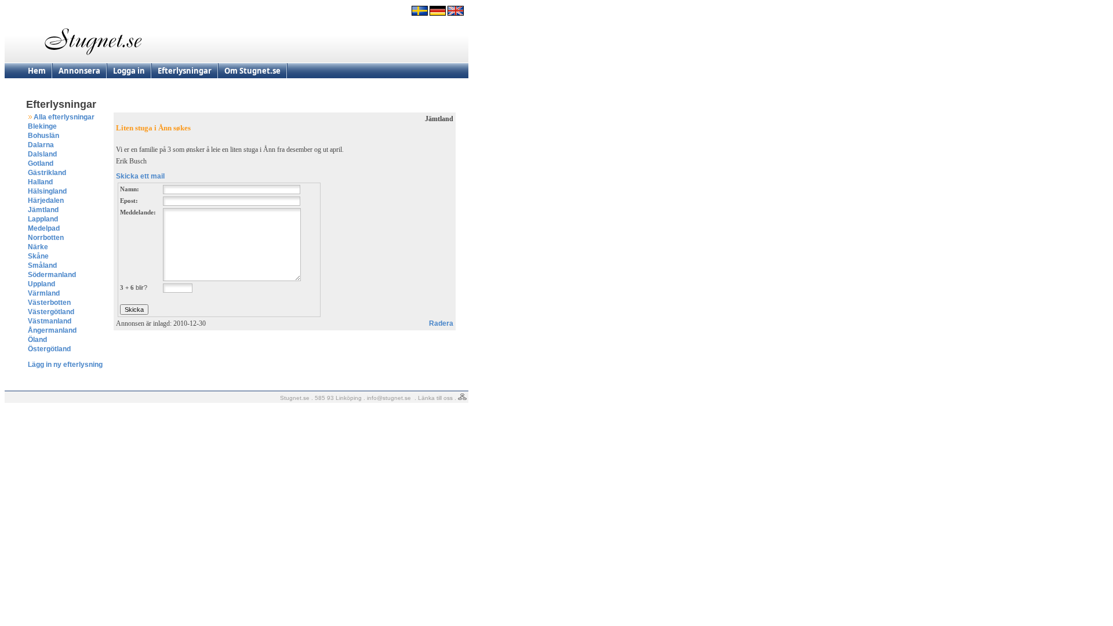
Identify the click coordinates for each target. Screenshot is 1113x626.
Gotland (40, 163)
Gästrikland (47, 173)
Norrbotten (46, 238)
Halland (40, 182)
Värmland (44, 293)
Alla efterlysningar (64, 117)
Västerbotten (49, 303)
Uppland (41, 284)
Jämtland (43, 210)
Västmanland (49, 321)
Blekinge (42, 126)
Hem (37, 70)
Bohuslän (43, 136)
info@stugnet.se (389, 398)
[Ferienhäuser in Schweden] (438, 13)
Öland (37, 340)
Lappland (43, 219)
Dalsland (42, 154)
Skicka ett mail (140, 176)
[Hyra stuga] (420, 13)
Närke (38, 247)
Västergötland (51, 312)
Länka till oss (435, 398)
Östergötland (49, 349)
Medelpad (44, 228)
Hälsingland (47, 191)
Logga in (129, 70)
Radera (441, 323)
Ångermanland (52, 330)
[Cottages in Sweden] (456, 13)
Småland (42, 265)
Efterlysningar (185, 70)
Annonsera (79, 70)
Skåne (38, 256)
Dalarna (41, 145)
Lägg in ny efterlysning (65, 365)
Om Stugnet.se (252, 70)
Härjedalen (46, 200)
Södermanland (52, 275)
